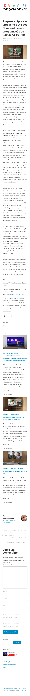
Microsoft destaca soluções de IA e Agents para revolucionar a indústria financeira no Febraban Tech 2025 (17, 540)
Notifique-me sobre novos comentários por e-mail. (11, 616)
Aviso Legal (6, 662)
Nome (5, 591)
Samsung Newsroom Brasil (17, 294)
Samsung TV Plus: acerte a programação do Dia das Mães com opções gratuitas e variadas (13, 417)
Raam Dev (23, 690)
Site (4, 605)
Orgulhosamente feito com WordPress (14, 688)
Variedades (19, 38)
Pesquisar (6, 639)
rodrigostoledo (8, 38)
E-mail (5, 598)
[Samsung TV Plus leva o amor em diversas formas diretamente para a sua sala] (15, 464)
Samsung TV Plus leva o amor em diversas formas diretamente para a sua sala (15, 471)
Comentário (7, 565)
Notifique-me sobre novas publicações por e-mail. (11, 625)
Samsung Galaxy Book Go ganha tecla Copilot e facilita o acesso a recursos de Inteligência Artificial (14, 533)
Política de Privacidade (9, 664)
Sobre (4, 667)
